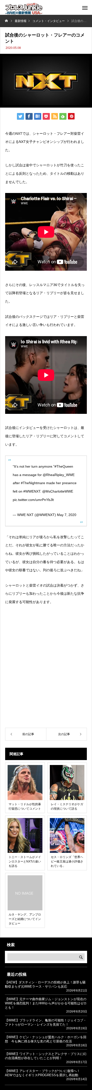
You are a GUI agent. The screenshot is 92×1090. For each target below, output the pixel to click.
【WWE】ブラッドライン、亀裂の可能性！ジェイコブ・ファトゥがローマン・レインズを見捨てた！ (45, 1022)
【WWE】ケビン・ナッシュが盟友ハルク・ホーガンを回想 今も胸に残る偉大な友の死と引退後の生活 (45, 1039)
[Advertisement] (46, 674)
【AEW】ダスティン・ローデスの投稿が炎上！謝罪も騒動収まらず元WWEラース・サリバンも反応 (45, 984)
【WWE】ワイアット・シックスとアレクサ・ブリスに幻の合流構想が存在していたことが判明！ (45, 1056)
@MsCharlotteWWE (57, 491)
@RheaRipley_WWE (59, 475)
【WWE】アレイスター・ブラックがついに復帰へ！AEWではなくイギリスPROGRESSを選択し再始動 (42, 1073)
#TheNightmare (33, 483)
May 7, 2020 (66, 515)
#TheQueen (63, 466)
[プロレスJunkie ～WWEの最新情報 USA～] (23, 8)
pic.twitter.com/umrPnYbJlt (33, 500)
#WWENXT (31, 491)
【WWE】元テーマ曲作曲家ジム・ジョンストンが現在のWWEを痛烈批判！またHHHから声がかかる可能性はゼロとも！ (46, 1003)
